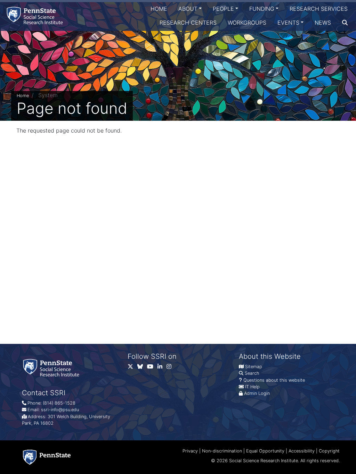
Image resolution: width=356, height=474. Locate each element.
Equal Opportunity (265, 451)
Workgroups (247, 22)
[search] (345, 22)
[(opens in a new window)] (142, 368)
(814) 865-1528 (59, 403)
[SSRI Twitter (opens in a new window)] (132, 368)
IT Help (252, 386)
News (323, 22)
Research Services (319, 8)
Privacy (190, 451)
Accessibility (302, 451)
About (187, 8)
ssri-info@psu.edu (60, 409)
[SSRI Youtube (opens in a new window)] (152, 368)
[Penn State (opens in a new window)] (46, 457)
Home (159, 8)
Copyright (329, 451)
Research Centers (188, 22)
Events (288, 22)
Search (252, 373)
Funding (261, 8)
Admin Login (257, 393)
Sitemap (253, 366)
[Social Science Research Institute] (36, 15)
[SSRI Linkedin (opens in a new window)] (162, 368)
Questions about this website (274, 380)
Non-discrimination (222, 451)
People (223, 8)
